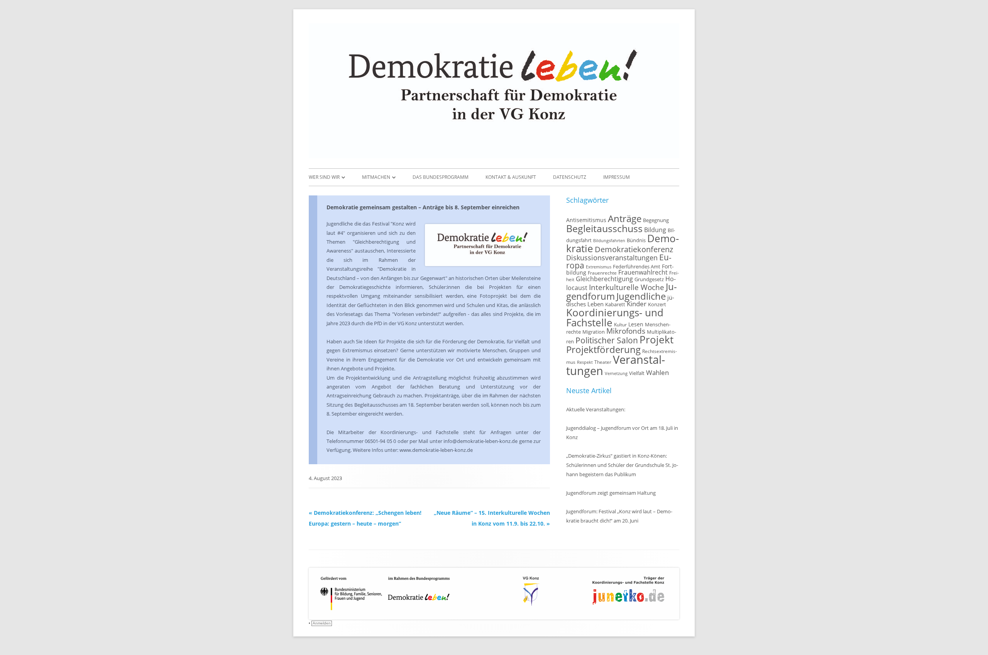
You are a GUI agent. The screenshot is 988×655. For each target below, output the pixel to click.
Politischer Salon (606, 340)
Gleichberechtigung (604, 279)
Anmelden (322, 623)
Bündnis (636, 240)
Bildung (655, 230)
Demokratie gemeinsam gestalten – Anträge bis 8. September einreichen (423, 207)
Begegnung (656, 220)
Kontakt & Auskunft (511, 177)
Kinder (636, 303)
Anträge (624, 218)
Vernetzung (616, 373)
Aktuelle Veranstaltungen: (595, 409)
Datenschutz (569, 177)
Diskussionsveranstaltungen (612, 257)
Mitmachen (376, 177)
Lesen (635, 324)
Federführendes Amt (636, 266)
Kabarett (615, 304)
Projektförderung (603, 349)
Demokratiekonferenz (634, 249)
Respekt (585, 362)
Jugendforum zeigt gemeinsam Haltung (611, 492)
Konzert (657, 304)
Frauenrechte (602, 273)
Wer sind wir (324, 177)
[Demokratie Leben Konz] (494, 156)
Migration (593, 332)
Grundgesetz (649, 279)
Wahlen (657, 372)
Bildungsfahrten (609, 240)
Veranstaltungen (615, 365)
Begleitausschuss (604, 228)
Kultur (620, 324)
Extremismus (598, 267)
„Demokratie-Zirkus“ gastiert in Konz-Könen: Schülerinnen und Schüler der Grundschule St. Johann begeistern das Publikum (622, 465)
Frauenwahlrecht (643, 272)
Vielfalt (637, 373)
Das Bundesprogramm (441, 177)
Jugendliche (641, 296)
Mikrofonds (625, 331)
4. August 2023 (325, 478)
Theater (602, 362)
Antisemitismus (586, 220)
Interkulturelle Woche (626, 287)
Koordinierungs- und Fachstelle (614, 317)
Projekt (656, 339)
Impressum (616, 177)
